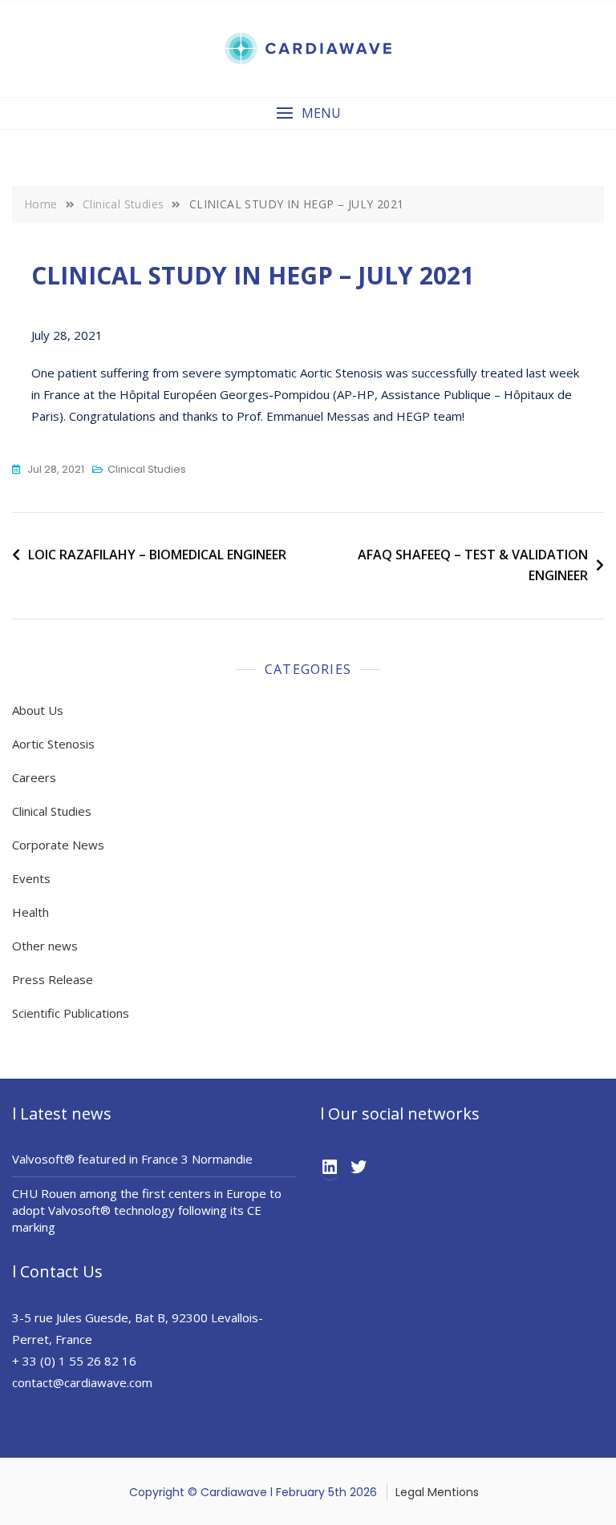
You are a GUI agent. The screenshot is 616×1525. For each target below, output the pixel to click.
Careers (34, 777)
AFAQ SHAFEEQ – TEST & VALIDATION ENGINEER (473, 565)
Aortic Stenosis (53, 744)
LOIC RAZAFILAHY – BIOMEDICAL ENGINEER (157, 554)
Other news (45, 946)
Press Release (52, 979)
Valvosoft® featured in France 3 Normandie (132, 1159)
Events (31, 878)
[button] (308, 113)
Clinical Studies (146, 469)
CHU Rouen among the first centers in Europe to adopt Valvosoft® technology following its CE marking (147, 1210)
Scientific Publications (70, 1013)
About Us (37, 710)
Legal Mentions (437, 1492)
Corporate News (58, 845)
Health (30, 912)
